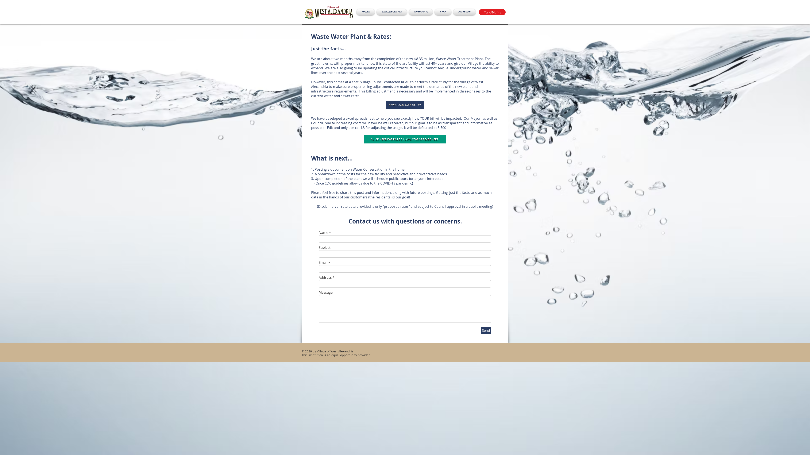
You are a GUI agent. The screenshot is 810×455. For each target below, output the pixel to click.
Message (326, 292)
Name (323, 232)
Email (323, 262)
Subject (325, 247)
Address (325, 277)
